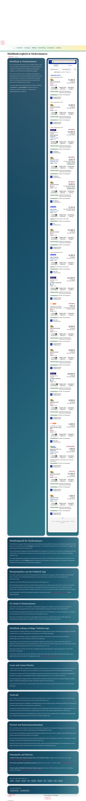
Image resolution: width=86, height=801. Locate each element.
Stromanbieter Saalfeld (48, 798)
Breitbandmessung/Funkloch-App (59, 592)
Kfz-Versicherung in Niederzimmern (24, 790)
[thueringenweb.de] (8, 48)
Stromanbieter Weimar (48, 799)
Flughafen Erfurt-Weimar (11, 794)
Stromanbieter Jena (47, 797)
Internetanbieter (3, 43)
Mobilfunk (2, 42)
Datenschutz (10, 795)
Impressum (9, 796)
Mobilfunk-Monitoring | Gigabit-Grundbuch (51, 656)
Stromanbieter (3, 40)
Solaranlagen (2, 41)
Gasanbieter (2, 44)
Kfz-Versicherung (41, 47)
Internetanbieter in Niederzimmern (14, 790)
